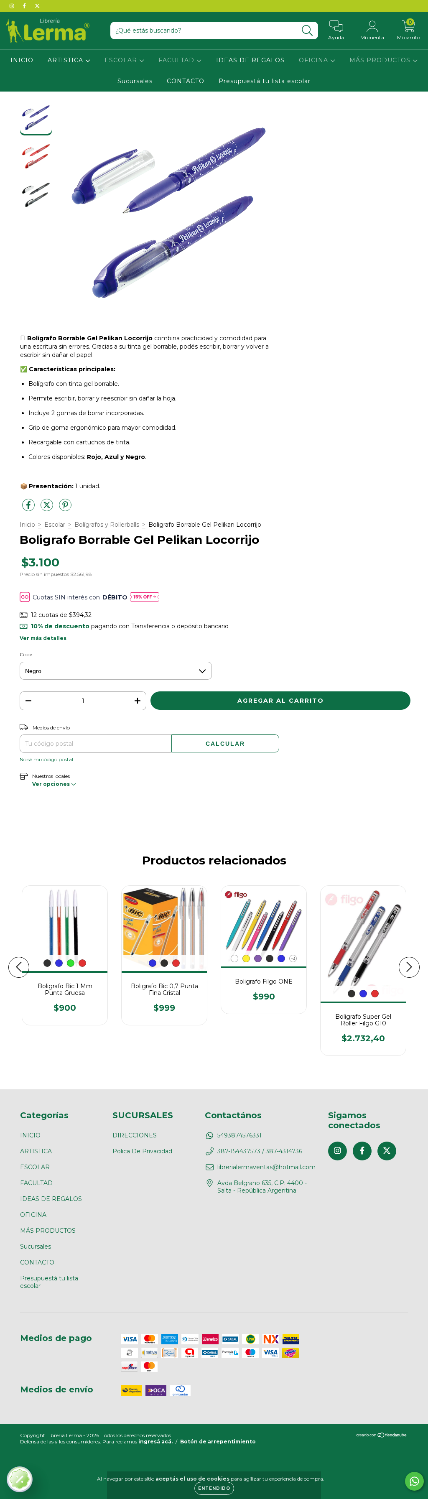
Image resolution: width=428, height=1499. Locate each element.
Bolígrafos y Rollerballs (106, 524)
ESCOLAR (121, 60)
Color (26, 654)
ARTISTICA (66, 60)
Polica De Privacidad (142, 1151)
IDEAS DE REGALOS (250, 60)
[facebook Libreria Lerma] (25, 6)
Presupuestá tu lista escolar (265, 81)
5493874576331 (239, 1135)
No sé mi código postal (46, 759)
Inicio (27, 524)
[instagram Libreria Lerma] (12, 6)
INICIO (21, 60)
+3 (293, 958)
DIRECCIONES (134, 1135)
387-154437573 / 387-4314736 (259, 1151)
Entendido (214, 1488)
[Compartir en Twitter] (48, 508)
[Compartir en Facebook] (29, 508)
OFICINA (314, 60)
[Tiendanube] (382, 1436)
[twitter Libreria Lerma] (37, 6)
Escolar (54, 524)
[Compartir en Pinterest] (65, 508)
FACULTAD (177, 60)
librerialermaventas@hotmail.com (266, 1167)
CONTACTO (185, 81)
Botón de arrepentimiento (218, 1441)
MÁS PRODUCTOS (381, 60)
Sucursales (135, 81)
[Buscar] (307, 31)
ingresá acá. (155, 1441)
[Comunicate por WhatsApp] (414, 1481)
